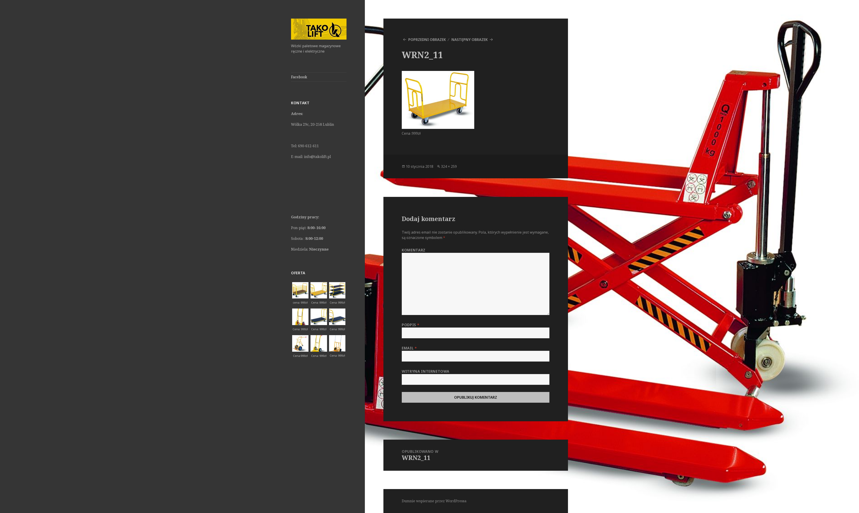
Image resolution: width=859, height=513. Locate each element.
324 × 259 (449, 166)
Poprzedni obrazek (427, 39)
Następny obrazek (469, 39)
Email (409, 348)
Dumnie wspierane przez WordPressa (434, 500)
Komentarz (413, 250)
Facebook (299, 77)
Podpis (410, 324)
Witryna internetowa (425, 371)
